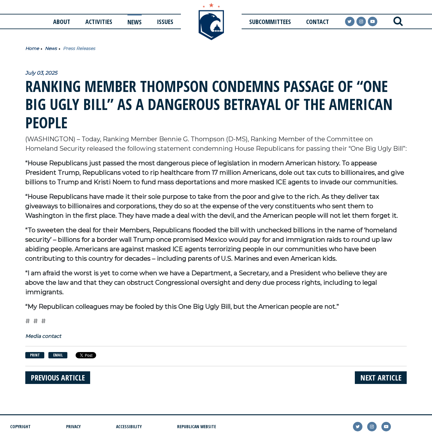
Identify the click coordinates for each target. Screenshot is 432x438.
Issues (165, 21)
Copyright (20, 426)
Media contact (43, 336)
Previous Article (58, 377)
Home (32, 48)
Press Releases (79, 48)
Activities (98, 21)
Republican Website (196, 426)
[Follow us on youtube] (372, 21)
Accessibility (129, 426)
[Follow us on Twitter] (350, 21)
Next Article (380, 377)
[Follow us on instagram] (361, 21)
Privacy (73, 426)
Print (35, 355)
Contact (317, 21)
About (61, 21)
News (134, 22)
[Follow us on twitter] (357, 426)
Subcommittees (270, 21)
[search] (398, 21)
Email (58, 355)
